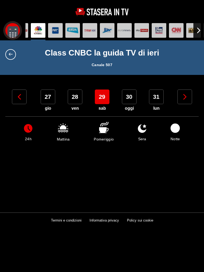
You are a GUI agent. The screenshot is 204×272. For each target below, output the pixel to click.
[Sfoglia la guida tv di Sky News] (141, 30)
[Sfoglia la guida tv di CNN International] (176, 30)
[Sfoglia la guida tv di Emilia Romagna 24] (72, 30)
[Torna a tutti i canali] (12, 54)
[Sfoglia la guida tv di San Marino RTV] (107, 30)
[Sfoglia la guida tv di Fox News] (159, 30)
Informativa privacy (104, 220)
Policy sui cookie (140, 220)
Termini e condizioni (66, 220)
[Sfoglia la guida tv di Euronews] (124, 30)
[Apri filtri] (12, 30)
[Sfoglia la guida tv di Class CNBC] (38, 30)
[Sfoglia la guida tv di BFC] (55, 30)
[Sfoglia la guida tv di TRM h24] (90, 30)
